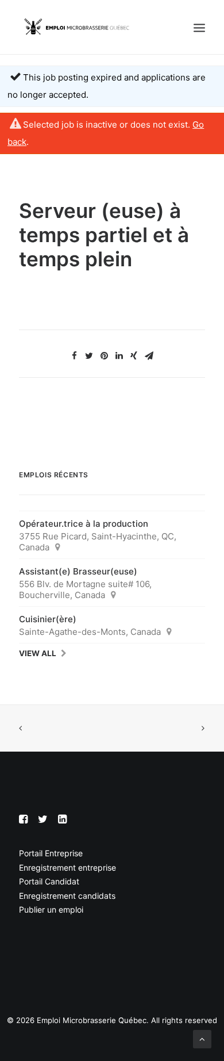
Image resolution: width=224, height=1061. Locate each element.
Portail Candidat (49, 881)
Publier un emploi (51, 909)
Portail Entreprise (51, 853)
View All (37, 653)
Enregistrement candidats (67, 896)
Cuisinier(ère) (47, 619)
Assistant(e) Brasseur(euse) (78, 571)
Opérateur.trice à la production (83, 523)
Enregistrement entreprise (67, 867)
